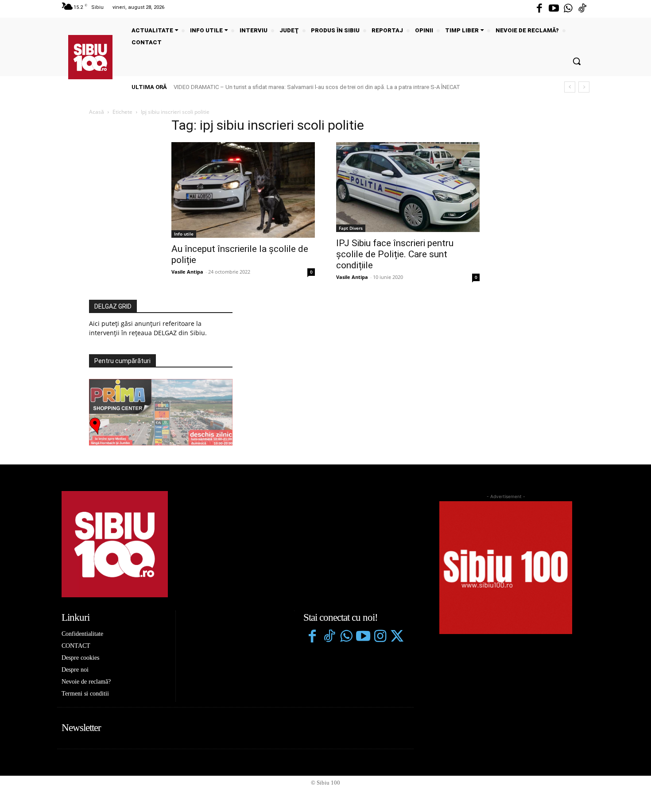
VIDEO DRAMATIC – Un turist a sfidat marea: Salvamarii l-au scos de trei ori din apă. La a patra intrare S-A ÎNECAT (317, 87)
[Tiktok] (582, 9)
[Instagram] (380, 637)
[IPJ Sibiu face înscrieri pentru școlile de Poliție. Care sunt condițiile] (408, 187)
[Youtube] (553, 9)
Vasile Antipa (187, 271)
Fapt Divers (351, 228)
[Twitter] (396, 637)
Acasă (96, 112)
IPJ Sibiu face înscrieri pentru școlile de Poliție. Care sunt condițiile (394, 254)
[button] (576, 61)
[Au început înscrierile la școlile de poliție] (243, 190)
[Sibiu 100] (90, 57)
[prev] (569, 87)
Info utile (184, 234)
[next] (583, 87)
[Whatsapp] (568, 9)
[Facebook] (539, 9)
